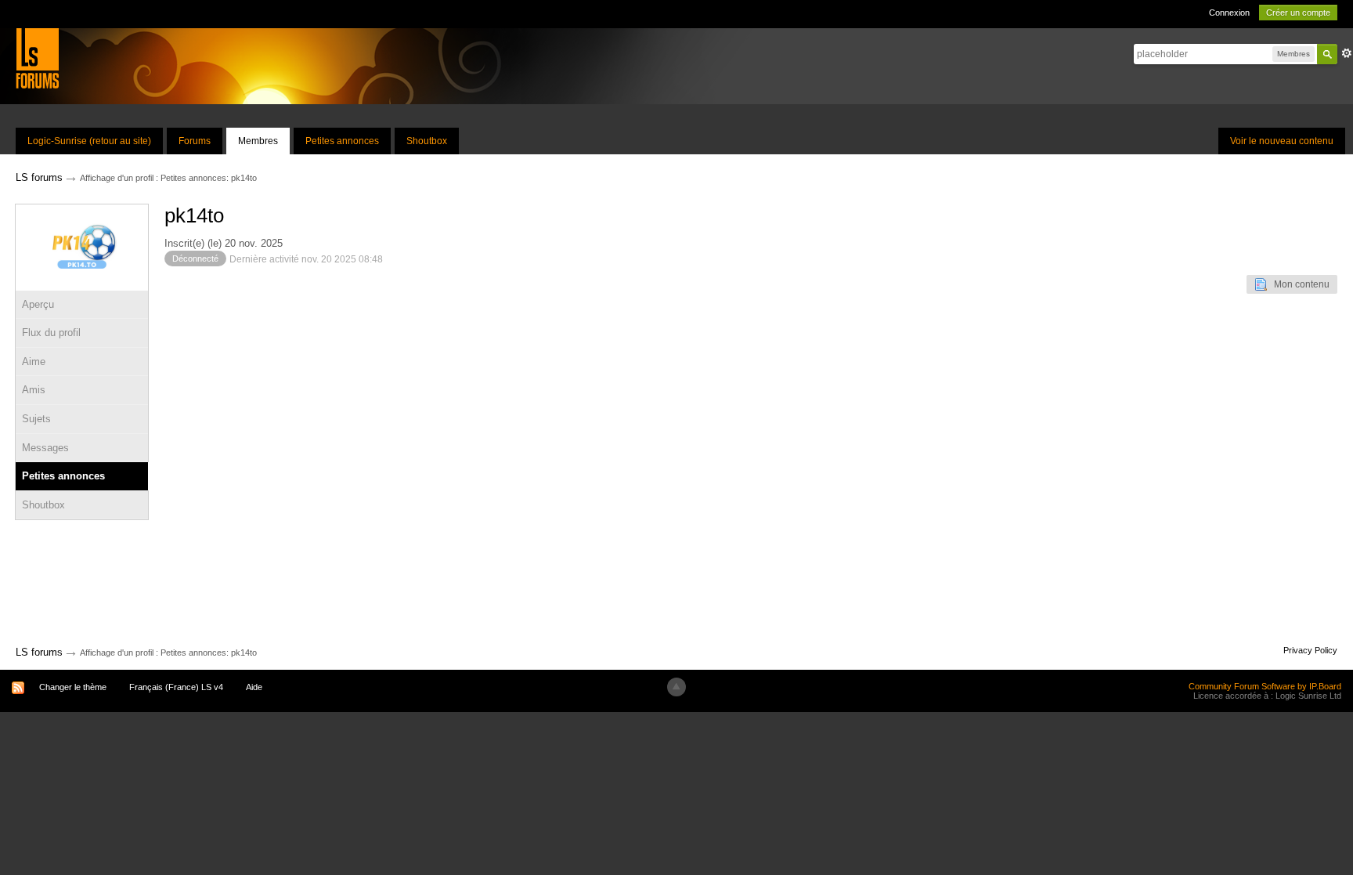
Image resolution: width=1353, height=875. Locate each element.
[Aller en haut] (676, 687)
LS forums (39, 652)
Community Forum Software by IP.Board (1265, 686)
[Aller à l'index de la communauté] (37, 57)
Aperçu (38, 304)
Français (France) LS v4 (176, 687)
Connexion (1229, 12)
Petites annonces (342, 141)
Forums (195, 141)
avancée (1346, 53)
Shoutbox (426, 141)
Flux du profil (51, 332)
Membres (258, 141)
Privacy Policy (1310, 650)
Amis (33, 390)
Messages (45, 448)
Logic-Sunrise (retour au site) (89, 141)
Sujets (36, 419)
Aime (33, 361)
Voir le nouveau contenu (1281, 141)
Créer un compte (1298, 12)
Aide (254, 687)
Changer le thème (72, 687)
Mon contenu (1298, 284)
